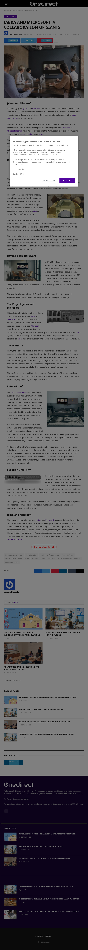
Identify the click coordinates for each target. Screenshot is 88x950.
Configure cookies (48, 181)
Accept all (67, 181)
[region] (44, 161)
